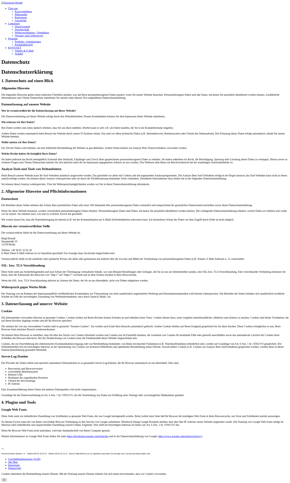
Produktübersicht (24, 44)
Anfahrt (19, 53)
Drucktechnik (22, 29)
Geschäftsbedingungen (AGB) (24, 459)
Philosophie (21, 14)
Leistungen (14, 23)
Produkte (13, 38)
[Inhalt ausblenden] (2, 448)
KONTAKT (14, 47)
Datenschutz (14, 468)
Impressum (14, 465)
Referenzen (21, 17)
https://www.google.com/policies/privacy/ (180, 436)
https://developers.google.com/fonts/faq (87, 436)
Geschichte (21, 20)
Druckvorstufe (22, 26)
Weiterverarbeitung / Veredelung (32, 32)
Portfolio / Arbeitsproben (28, 41)
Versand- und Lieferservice (29, 35)
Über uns (13, 8)
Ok (4, 480)
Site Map (13, 462)
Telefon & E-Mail (24, 50)
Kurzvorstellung (23, 11)
